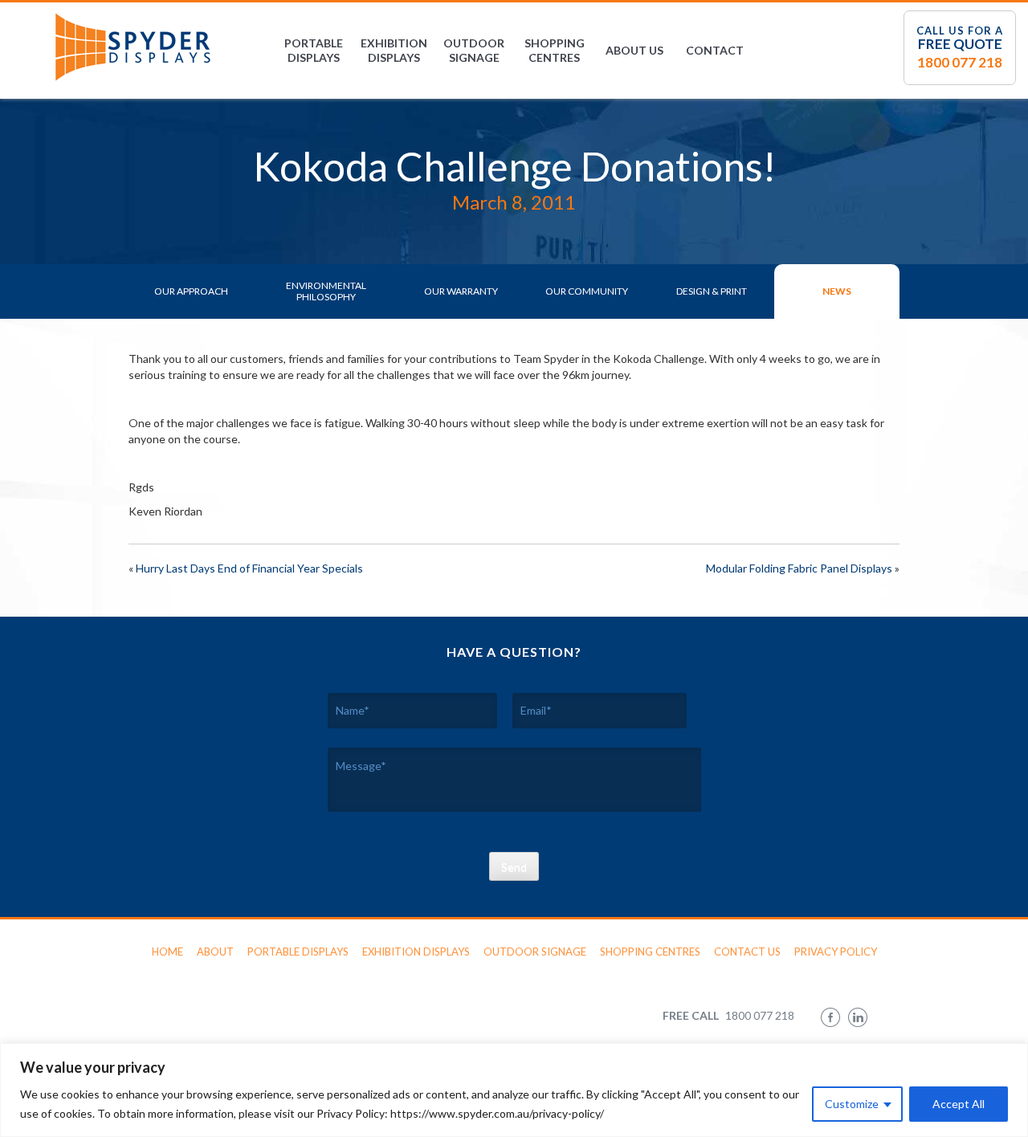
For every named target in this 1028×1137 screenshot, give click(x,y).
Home (167, 951)
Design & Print (711, 291)
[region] (514, 1090)
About (215, 951)
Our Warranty (461, 291)
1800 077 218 (959, 62)
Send (514, 867)
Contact (715, 50)
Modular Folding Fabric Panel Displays (799, 568)
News (836, 291)
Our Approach (191, 291)
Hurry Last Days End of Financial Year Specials (249, 568)
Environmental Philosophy (326, 291)
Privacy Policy (835, 951)
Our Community (586, 291)
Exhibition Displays (394, 50)
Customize (852, 1104)
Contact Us (747, 951)
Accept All (958, 1104)
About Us (634, 50)
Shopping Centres (554, 50)
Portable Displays (313, 50)
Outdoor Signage (473, 50)
